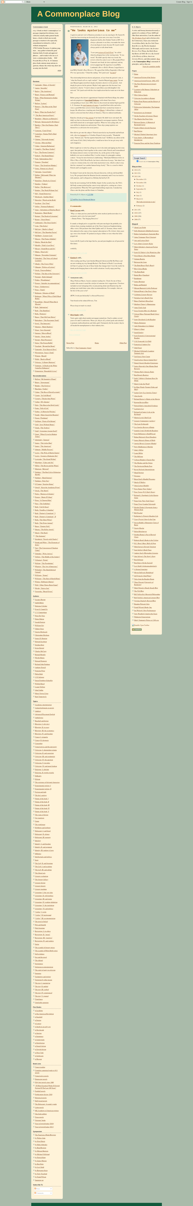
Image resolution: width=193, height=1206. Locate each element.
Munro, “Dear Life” (41, 252)
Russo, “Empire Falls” (42, 526)
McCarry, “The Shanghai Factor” (46, 232)
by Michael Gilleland (42, 1154)
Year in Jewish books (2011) (44, 1127)
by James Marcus (41, 1161)
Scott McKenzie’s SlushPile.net (145, 434)
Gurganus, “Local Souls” (43, 172)
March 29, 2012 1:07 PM (78, 273)
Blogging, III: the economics (44, 731)
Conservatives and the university (46, 747)
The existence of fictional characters (47, 782)
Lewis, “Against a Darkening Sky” (46, 456)
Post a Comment (74, 335)
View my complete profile (151, 66)
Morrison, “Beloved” (42, 469)
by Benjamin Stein (41, 1170)
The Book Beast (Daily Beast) (144, 265)
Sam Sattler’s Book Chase (143, 550)
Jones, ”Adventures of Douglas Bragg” (48, 210)
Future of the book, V (42, 811)
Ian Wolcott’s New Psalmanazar (145, 610)
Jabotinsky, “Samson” (42, 440)
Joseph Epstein (40, 622)
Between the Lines (140, 262)
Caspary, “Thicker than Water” (45, 398)
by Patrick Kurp (40, 1157)
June (137, 195)
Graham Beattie (139, 259)
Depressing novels (41, 1079)
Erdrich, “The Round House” (44, 156)
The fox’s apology (41, 795)
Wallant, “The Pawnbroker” (44, 563)
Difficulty (38, 776)
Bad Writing (138, 131)
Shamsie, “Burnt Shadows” (44, 327)
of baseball (38, 1017)
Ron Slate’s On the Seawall (143, 563)
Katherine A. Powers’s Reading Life (146, 516)
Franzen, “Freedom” (42, 162)
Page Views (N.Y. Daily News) (144, 492)
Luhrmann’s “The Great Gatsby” (46, 223)
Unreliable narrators (42, 1002)
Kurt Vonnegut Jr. (41, 697)
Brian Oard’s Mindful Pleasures (144, 479)
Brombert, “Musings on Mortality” (46, 119)
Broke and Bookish (140, 285)
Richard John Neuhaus (42, 664)
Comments (40, 1193)
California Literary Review (143, 294)
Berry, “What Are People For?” (45, 112)
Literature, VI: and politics (44, 909)
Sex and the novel (41, 957)
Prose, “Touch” (40, 290)
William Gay (39, 625)
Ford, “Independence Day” (44, 159)
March (138, 199)
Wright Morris (40, 658)
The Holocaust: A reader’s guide (46, 1104)
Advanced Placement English (45, 714)
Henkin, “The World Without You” (46, 190)
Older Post (123, 343)
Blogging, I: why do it (42, 724)
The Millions (138, 456)
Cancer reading (40, 1067)
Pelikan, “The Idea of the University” (47, 273)
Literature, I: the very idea (44, 892)
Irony (36, 860)
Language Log (139, 409)
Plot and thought (40, 925)
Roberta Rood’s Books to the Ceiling (146, 540)
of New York (39, 1053)
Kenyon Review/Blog (141, 402)
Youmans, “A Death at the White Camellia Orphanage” (46, 366)
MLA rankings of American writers (47, 1110)
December (139, 179)
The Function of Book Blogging (45, 1135)
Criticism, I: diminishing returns (46, 750)
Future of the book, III (42, 805)
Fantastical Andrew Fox (142, 344)
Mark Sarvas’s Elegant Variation (145, 547)
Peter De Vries (40, 616)
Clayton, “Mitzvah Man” (43, 143)
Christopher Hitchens (42, 635)
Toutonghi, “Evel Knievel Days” (46, 349)
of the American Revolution (44, 1014)
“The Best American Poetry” (44, 115)
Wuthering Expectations (142, 617)
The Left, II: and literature (44, 863)
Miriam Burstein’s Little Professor (145, 288)
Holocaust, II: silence (42, 834)
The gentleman (40, 824)
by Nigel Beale (40, 1141)
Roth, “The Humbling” (42, 310)
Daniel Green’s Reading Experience (146, 363)
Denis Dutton (39, 619)
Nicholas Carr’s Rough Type (143, 298)
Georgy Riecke (139, 528)
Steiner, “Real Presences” (43, 340)
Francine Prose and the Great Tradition (147, 143)
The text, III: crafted (42, 989)
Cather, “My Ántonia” (42, 402)
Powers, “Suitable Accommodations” (47, 283)
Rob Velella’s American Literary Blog (147, 598)
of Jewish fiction (40, 1049)
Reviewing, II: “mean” (42, 934)
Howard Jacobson (41, 641)
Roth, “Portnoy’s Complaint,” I (45, 513)
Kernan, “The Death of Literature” (46, 216)
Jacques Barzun (40, 599)
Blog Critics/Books (140, 269)
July (137, 192)
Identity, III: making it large (44, 850)
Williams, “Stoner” (41, 575)
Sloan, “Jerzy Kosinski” (43, 330)
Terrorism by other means (43, 980)
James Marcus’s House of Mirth (144, 440)
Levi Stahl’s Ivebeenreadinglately (145, 566)
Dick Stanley (74, 315)
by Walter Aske (40, 1138)
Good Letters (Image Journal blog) (145, 360)
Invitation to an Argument (143, 112)
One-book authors (41, 1114)
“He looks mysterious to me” (93, 30)
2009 (135, 216)
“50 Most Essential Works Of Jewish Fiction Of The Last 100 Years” (47, 1087)
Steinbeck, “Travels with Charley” (46, 539)
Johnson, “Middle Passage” (44, 449)
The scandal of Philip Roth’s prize (46, 951)
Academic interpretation (43, 705)
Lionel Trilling (40, 687)
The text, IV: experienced (43, 993)
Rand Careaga (75, 210)
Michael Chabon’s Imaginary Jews (145, 134)
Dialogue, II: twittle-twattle (44, 773)
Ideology (38, 841)
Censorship (38, 743)
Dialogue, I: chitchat (42, 769)
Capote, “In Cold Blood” (43, 395)
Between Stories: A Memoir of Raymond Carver (144, 123)
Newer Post (70, 343)
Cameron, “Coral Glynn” (43, 130)
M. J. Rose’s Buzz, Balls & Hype (145, 543)
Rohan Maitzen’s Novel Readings (145, 437)
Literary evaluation (41, 876)
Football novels (40, 1091)
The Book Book (139, 272)
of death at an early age (43, 1027)
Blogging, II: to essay (42, 727)
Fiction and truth (40, 792)
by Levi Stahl (39, 1167)
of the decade (39, 1030)
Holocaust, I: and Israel (43, 831)
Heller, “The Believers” (43, 187)
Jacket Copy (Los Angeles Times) (145, 393)
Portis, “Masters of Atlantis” (44, 494)
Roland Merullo (40, 654)
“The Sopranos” (40, 536)
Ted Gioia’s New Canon (142, 356)
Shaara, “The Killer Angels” (44, 529)
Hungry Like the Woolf (142, 384)
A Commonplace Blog (78, 13)
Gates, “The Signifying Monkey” (46, 165)
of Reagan (38, 1059)
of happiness (39, 1036)
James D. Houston (41, 638)
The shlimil (39, 960)
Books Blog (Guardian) (141, 275)
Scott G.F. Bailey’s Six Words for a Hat (147, 252)
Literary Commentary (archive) (144, 421)
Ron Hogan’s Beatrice (141, 375)
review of (105, 52)
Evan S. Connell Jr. (41, 609)
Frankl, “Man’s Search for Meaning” (47, 415)
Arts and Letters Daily (141, 240)
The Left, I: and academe (43, 866)
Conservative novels (42, 1076)
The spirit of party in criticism (45, 970)
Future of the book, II (42, 802)
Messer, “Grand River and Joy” (45, 249)
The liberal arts (40, 873)
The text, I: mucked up (42, 983)
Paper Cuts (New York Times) (144, 501)
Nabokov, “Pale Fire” (42, 481)
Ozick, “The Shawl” (42, 490)
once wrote (113, 80)
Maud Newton (139, 473)
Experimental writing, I (43, 786)
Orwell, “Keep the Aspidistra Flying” (47, 487)
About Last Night (140, 227)
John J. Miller (138, 450)
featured (83, 135)
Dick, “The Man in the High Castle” (47, 405)
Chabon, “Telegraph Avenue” (44, 139)
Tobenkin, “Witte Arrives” (44, 554)
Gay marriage (39, 818)
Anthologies (39, 718)
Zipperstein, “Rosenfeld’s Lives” (46, 371)
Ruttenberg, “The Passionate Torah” (47, 320)
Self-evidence (39, 954)
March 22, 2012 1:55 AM (78, 253)
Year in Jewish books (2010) (44, 1123)
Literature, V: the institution (44, 905)
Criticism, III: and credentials (45, 756)
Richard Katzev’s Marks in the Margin (147, 399)
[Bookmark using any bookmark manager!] (82, 199)
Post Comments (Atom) (83, 348)
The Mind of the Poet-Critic (143, 119)
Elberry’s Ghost (139, 329)
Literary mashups (41, 889)
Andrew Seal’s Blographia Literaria (146, 553)
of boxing (38, 1020)
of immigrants (40, 1040)
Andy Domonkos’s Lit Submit (144, 326)
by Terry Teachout (41, 1174)
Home (97, 343)
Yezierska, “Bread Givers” (44, 591)
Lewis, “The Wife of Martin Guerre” (47, 453)
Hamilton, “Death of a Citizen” (45, 180)
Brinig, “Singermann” (42, 382)
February (139, 206)
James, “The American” (43, 446)
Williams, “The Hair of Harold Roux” (47, 578)
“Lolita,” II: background (43, 915)
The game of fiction (41, 815)
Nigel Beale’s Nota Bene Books (144, 256)
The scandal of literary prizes (45, 947)
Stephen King (39, 645)
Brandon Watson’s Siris (142, 604)
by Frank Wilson (40, 1177)
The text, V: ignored (41, 996)
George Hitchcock (41, 632)
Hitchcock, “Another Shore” (44, 197)
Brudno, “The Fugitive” (43, 386)
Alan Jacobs (138, 396)
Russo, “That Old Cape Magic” (45, 317)
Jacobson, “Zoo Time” (42, 203)
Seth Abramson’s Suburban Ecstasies (146, 231)
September (140, 189)
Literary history (40, 886)
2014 (135, 170)
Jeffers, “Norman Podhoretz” (44, 206)
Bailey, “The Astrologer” (43, 91)
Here (158, 59)
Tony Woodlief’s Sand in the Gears (145, 614)
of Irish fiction (40, 1043)
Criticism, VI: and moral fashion (46, 766)
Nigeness (137, 476)
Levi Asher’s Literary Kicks (143, 244)
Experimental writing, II (43, 789)
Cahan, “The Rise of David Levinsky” (47, 392)
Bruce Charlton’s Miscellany (143, 301)
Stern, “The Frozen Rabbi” (44, 343)
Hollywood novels (41, 1101)
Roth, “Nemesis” (40, 314)
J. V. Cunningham (41, 612)
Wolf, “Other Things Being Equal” (46, 585)
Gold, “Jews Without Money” (45, 424)
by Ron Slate (39, 1164)
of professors (39, 1056)
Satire (37, 944)
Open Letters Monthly (141, 486)
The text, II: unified (41, 986)
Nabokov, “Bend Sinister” (43, 478)
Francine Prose (40, 671)
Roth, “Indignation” (41, 307)
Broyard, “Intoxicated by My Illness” (47, 122)
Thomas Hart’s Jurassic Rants (144, 372)
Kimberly (73, 257)
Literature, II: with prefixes (44, 896)
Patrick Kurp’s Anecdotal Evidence (146, 406)
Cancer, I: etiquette (41, 737)
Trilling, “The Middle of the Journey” (47, 557)
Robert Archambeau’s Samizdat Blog (146, 234)
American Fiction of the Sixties (144, 77)
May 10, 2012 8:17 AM (78, 330)
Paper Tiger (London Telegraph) (145, 504)
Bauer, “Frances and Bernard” (45, 94)
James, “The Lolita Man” (43, 443)
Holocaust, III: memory (43, 837)
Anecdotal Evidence (92, 100)
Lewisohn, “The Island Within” (45, 459)
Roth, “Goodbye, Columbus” (44, 510)
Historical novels (41, 1098)
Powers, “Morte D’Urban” (44, 497)
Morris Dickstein (140, 323)
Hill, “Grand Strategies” (43, 193)
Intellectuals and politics (43, 857)
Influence (38, 854)
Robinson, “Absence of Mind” (45, 293)
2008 (135, 219)
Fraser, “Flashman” (41, 418)
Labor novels (39, 1107)
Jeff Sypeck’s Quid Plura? (142, 576)
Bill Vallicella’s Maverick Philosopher (147, 594)
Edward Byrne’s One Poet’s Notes (145, 291)
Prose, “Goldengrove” (42, 286)
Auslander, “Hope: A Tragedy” (45, 85)
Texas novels (39, 1117)
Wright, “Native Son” (42, 588)
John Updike (39, 690)
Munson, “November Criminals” (46, 255)
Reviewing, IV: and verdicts (44, 941)
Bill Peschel (138, 513)
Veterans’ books (40, 1120)
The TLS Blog (139, 591)
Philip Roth (39, 674)
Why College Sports (141, 95)
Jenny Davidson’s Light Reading (145, 319)
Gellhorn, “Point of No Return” (45, 421)
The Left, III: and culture (43, 870)
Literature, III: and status (43, 899)
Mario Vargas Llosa (41, 693)
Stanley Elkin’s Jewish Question (145, 128)
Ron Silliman (138, 560)
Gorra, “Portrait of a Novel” (44, 168)
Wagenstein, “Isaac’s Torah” (44, 352)
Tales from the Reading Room (144, 579)
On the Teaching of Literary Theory (146, 116)
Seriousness (39, 964)
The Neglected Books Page (143, 466)
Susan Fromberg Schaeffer (44, 680)
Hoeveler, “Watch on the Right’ (45, 200)
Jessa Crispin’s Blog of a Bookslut (145, 311)
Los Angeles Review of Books (144, 427)
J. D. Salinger (39, 677)
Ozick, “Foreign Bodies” (43, 270)
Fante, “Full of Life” (42, 408)
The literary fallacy (41, 879)
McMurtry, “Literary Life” (44, 236)
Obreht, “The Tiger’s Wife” (44, 264)
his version (89, 118)
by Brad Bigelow (40, 1148)
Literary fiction (40, 883)
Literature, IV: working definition (46, 902)
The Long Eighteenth (141, 424)
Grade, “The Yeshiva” (42, 428)
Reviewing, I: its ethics (43, 931)
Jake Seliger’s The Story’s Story (144, 556)
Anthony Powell (40, 667)
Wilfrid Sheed (40, 684)
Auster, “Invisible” (41, 88)
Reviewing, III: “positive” (44, 938)
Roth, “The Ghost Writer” (43, 520)
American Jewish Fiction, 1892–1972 (146, 81)
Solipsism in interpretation (44, 967)
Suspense (38, 973)
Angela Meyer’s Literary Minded (145, 443)
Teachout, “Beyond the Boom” (45, 346)
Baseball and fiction (41, 721)
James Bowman (139, 281)
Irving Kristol (39, 648)
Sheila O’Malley (139, 482)
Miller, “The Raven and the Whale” (47, 466)
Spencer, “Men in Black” (43, 333)
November (139, 182)
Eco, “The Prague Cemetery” (45, 152)
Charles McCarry (40, 651)
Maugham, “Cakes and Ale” (44, 462)
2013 (135, 173)
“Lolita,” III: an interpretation (45, 918)
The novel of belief (41, 921)
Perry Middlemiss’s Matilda (143, 447)
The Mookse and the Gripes (143, 463)
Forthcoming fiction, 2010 (43, 1094)
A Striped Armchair (140, 569)
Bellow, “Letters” (41, 103)
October (139, 186)
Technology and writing (43, 977)
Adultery (38, 711)
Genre (37, 821)
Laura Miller (138, 453)
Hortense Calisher (41, 606)
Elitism (37, 779)
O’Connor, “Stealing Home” (44, 484)
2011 (135, 210)
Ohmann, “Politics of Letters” (45, 267)
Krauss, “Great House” (42, 219)
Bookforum (137, 278)
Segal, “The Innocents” (43, 323)
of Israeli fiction (40, 1046)
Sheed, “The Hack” (41, 533)
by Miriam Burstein (41, 1151)
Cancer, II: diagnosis (42, 740)
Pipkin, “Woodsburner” (42, 280)
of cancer (38, 1023)
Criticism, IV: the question (44, 760)
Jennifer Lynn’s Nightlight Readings (146, 430)
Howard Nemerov (41, 661)
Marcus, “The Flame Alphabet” (45, 239)
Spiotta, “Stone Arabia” (43, 336)
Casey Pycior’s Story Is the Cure (145, 519)
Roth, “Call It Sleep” (42, 507)
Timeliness (39, 999)
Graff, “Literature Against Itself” (46, 431)
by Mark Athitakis (41, 1145)
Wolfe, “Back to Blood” (43, 359)
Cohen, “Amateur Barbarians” (45, 146)
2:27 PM (90, 194)
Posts (38, 1189)
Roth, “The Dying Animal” (44, 523)
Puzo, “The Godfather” (42, 503)
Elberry (102, 110)
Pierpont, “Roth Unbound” (44, 277)
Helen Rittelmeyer (140, 531)
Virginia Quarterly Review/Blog (145, 601)
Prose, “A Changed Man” (43, 500)
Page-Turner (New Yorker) (143, 489)
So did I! (113, 73)
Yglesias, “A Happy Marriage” (45, 362)
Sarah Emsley (139, 332)
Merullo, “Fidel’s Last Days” (45, 245)
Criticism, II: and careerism (44, 753)
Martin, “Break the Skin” (43, 242)
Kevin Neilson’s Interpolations (144, 469)
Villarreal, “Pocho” (41, 560)
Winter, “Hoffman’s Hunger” (44, 582)
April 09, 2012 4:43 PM (78, 310)
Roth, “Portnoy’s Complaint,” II (45, 516)
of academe (39, 1010)
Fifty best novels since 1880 (44, 1082)
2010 (135, 213)
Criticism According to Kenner (144, 98)
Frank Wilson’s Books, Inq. (143, 607)
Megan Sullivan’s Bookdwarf (143, 572)
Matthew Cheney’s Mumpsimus (144, 304)
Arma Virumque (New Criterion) (145, 237)
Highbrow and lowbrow (43, 828)
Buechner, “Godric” (41, 389)
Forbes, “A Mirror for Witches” (45, 411)
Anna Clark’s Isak (140, 307)
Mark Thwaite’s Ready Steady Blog (146, 588)
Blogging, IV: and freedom (44, 734)
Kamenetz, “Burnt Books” (44, 213)
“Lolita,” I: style (40, 912)
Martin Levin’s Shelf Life (142, 417)
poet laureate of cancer (90, 105)
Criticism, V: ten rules (42, 763)
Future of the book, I (41, 799)
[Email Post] (93, 194)
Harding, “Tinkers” (41, 184)
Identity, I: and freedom (43, 844)
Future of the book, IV (42, 808)
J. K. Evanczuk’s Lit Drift (142, 341)
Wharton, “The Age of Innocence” (46, 566)
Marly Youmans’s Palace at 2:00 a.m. (146, 620)
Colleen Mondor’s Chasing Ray (144, 460)
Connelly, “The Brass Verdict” (45, 149)
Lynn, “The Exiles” (41, 226)
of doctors (38, 1033)
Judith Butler (39, 603)
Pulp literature (40, 928)
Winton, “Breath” (41, 356)
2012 (135, 176)
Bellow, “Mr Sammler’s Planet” (45, 379)
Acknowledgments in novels (44, 708)
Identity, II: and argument (43, 847)
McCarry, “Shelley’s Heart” (44, 229)
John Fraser (138, 348)
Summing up (39, 1180)
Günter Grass (39, 629)
